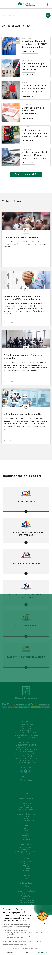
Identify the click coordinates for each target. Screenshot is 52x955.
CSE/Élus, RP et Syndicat (26, 821)
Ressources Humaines (26, 801)
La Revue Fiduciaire (26, 862)
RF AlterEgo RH (26, 849)
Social (26, 831)
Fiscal (26, 828)
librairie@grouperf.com (29, 763)
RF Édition (26, 878)
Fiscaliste (26, 816)
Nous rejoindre (26, 728)
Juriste (26, 818)
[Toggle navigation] (4, 4)
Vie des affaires (26, 835)
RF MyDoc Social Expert (26, 900)
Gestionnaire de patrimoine (26, 814)
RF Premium (26, 894)
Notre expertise (26, 726)
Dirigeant (26, 805)
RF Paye (26, 864)
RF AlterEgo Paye (26, 847)
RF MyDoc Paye (26, 896)
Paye (26, 833)
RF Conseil (26, 870)
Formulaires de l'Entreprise (26, 903)
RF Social (26, 866)
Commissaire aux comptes (26, 810)
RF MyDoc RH (26, 898)
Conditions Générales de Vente (26, 733)
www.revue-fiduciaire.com (26, 747)
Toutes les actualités (26, 174)
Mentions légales (26, 731)
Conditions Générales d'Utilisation (26, 735)
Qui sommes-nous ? (26, 724)
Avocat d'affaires (26, 812)
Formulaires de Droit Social (26, 905)
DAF (26, 796)
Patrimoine (26, 839)
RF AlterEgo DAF (26, 854)
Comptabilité (26, 837)
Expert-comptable (26, 807)
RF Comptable (26, 868)
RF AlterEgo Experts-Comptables (26, 852)
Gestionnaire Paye (26, 803)
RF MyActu (26, 886)
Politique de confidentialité (26, 737)
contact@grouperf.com (29, 754)
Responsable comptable (26, 799)
